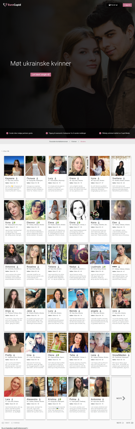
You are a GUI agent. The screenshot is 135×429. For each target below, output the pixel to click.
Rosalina (31, 266)
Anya (8, 311)
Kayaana (9, 178)
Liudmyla (96, 266)
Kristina (52, 399)
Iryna (93, 178)
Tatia (72, 355)
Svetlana (117, 178)
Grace (73, 178)
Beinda (73, 311)
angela (94, 311)
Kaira (93, 222)
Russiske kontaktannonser (58, 141)
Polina (73, 399)
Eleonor (31, 222)
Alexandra (32, 399)
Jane (29, 311)
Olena (51, 355)
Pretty (8, 355)
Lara (7, 399)
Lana (93, 355)
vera (114, 311)
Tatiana (52, 266)
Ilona (8, 222)
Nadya (73, 266)
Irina (29, 355)
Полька (31, 178)
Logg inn (127, 5)
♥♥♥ (114, 266)
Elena (51, 222)
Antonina (10, 266)
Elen (114, 222)
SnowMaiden (119, 355)
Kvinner (74, 141)
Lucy (50, 178)
